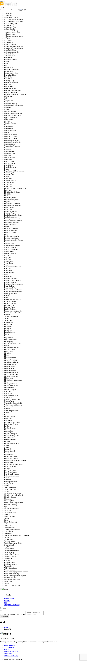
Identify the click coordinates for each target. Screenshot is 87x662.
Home (6, 627)
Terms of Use (9, 648)
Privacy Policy (9, 646)
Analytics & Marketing (12, 605)
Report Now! (4, 616)
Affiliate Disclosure (11, 652)
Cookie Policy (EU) (11, 656)
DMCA (6, 650)
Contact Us (8, 654)
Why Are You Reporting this (12, 614)
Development (9, 599)
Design (7, 601)
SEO (5, 603)
